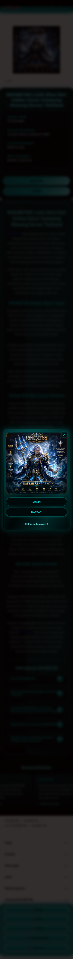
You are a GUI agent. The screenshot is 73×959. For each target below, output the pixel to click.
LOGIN (36, 501)
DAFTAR (36, 512)
